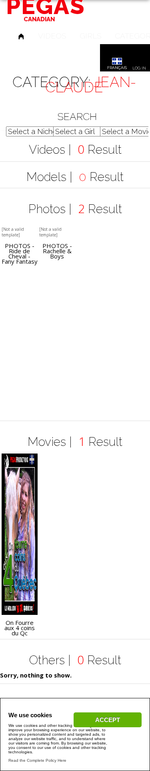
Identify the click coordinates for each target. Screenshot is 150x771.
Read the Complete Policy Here (37, 760)
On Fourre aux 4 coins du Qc (19, 628)
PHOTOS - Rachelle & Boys (57, 251)
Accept (107, 719)
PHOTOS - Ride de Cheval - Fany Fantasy (20, 253)
